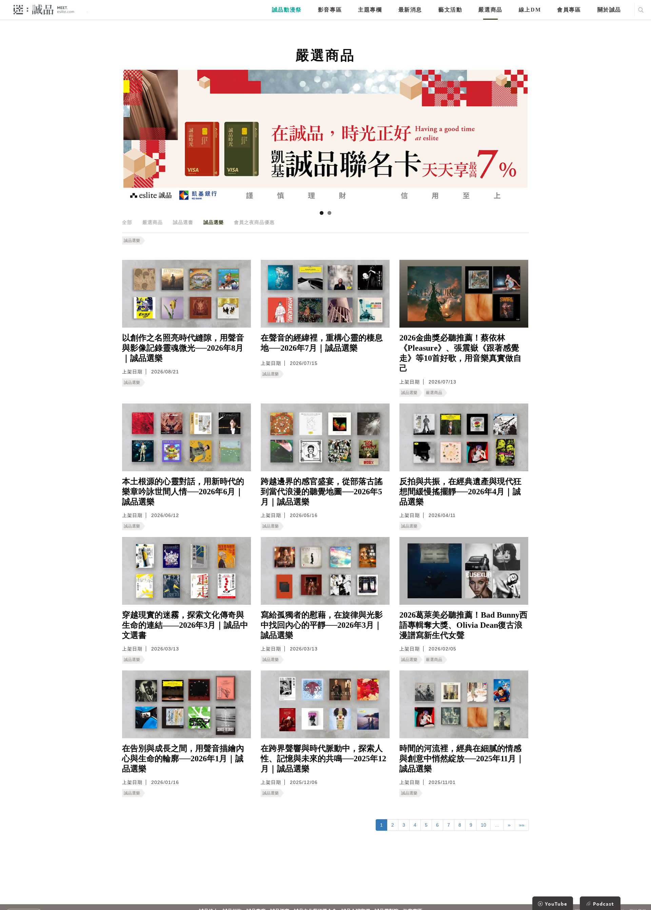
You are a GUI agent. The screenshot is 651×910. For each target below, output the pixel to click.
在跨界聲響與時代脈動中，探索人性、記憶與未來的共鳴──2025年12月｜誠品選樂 (323, 758)
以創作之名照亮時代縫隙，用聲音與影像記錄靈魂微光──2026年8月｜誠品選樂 (183, 348)
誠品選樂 (213, 222)
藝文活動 (450, 10)
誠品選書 (183, 222)
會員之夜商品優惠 (254, 222)
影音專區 (330, 10)
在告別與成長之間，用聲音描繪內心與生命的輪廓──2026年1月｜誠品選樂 (183, 758)
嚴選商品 (490, 10)
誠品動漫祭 (287, 10)
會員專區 (569, 10)
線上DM (530, 10)
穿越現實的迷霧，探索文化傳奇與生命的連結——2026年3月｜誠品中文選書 (185, 625)
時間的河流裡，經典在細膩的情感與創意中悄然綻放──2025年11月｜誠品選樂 (461, 758)
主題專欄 (370, 10)
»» (522, 825)
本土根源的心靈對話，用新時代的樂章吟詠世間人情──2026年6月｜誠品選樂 (183, 491)
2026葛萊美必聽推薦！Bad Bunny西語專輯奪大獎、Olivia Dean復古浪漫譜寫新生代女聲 (463, 625)
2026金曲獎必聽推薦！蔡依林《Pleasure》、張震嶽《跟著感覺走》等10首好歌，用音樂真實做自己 (460, 353)
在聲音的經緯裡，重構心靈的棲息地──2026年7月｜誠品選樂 (322, 342)
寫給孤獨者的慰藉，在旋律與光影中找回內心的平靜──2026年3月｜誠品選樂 (322, 625)
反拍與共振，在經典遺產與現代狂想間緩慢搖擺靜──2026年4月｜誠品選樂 (460, 491)
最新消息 (410, 10)
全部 (127, 222)
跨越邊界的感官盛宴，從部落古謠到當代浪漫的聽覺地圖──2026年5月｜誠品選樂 (322, 491)
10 (483, 825)
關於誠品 (609, 10)
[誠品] (44, 9)
